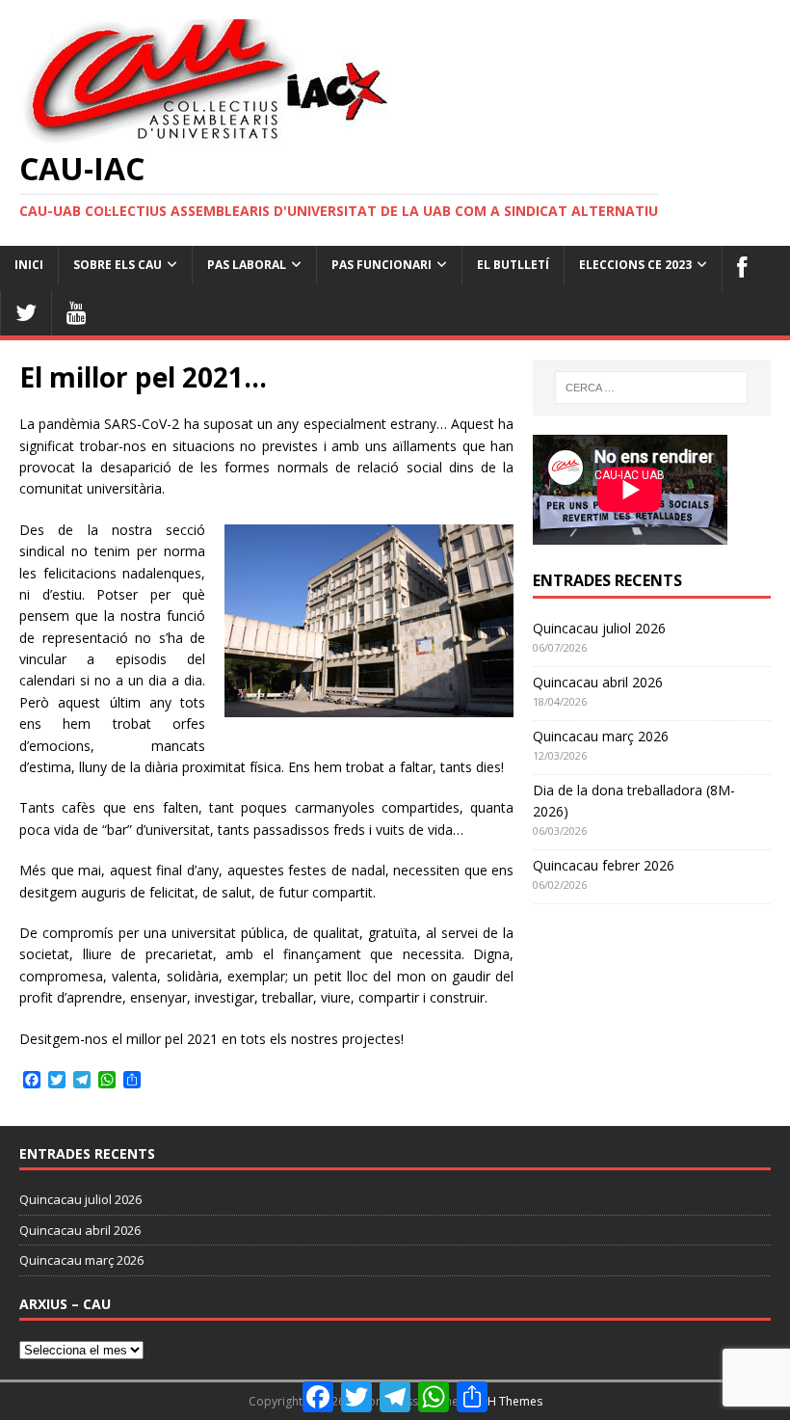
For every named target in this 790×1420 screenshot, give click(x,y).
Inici (28, 264)
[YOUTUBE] (76, 313)
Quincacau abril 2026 (598, 682)
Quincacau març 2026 (601, 736)
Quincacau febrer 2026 (603, 865)
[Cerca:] (651, 387)
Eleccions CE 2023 (635, 264)
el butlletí (513, 264)
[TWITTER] (25, 313)
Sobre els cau (117, 264)
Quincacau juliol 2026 (599, 628)
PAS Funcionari (381, 264)
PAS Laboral (246, 264)
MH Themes (510, 1401)
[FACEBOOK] (741, 268)
